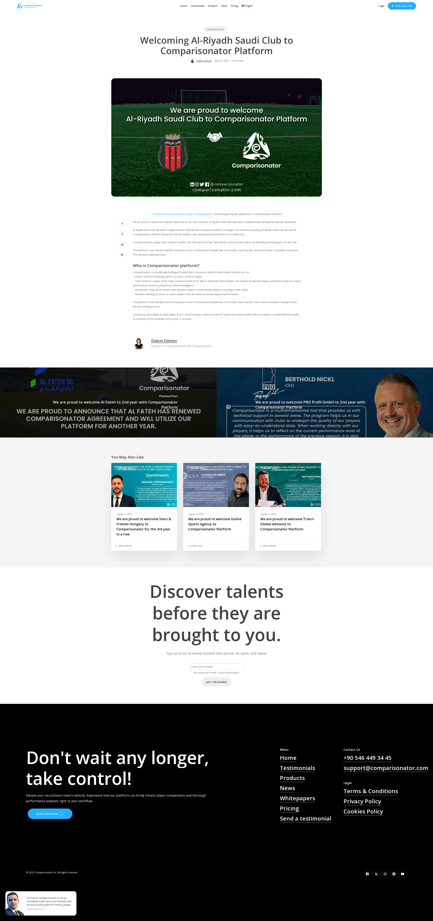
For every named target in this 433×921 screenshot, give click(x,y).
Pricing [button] (289, 808)
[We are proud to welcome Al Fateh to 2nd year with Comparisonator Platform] (108, 402)
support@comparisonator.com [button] (386, 768)
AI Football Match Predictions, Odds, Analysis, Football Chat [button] (311, 837)
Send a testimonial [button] (305, 818)
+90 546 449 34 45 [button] (368, 758)
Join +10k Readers (216, 682)
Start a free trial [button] (47, 814)
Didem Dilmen (204, 60)
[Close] (73, 892)
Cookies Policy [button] (363, 811)
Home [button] (288, 758)
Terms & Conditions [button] (371, 791)
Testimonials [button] (297, 768)
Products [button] (292, 778)
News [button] (287, 788)
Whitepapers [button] (297, 798)
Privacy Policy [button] (362, 801)
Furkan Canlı (196, 545)
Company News (215, 29)
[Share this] (122, 224)
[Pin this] (122, 255)
